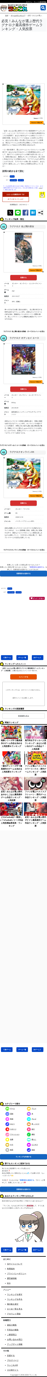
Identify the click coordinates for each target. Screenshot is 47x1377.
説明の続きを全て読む (13, 171)
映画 (11, 1119)
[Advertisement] (23, 58)
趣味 (33, 1134)
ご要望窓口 (12, 1335)
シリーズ (20, 180)
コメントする (23, 677)
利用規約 (11, 1269)
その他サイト (13, 1370)
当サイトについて (14, 1264)
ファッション (15, 1134)
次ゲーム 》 (38, 657)
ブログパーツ (13, 1360)
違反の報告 (12, 1325)
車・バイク (35, 1124)
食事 (11, 1139)
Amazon (36, 118)
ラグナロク (13, 180)
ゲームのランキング (18, 15)
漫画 (11, 1114)
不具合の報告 (13, 1330)
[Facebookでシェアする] (25, 212)
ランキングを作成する (23, 1157)
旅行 (33, 1129)
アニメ (34, 1108)
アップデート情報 (14, 1344)
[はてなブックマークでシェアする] (33, 212)
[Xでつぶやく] (10, 212)
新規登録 (30, 1206)
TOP (6, 15)
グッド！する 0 (38, 598)
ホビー (12, 1124)
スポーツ (13, 1129)
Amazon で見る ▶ (36, 122)
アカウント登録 (13, 1314)
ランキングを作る (14, 1299)
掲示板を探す (13, 1304)
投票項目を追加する (24, 1189)
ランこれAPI (12, 1365)
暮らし (34, 1139)
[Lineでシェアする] (18, 212)
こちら (40, 187)
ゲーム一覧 (22, 657)
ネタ (11, 1145)
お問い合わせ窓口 (14, 1339)
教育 (11, 1150)
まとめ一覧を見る (14, 1309)
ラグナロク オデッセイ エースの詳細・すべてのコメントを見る (22, 445)
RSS (8, 1283)
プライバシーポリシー (16, 1274)
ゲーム (12, 176)
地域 (33, 1150)
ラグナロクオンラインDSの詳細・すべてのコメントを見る (24, 550)
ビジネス (35, 1145)
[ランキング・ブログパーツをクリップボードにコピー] (41, 213)
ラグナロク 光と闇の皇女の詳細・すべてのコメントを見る (24, 331)
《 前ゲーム (7, 657)
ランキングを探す (14, 1294)
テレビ (34, 1119)
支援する (11, 1356)
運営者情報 (12, 1278)
